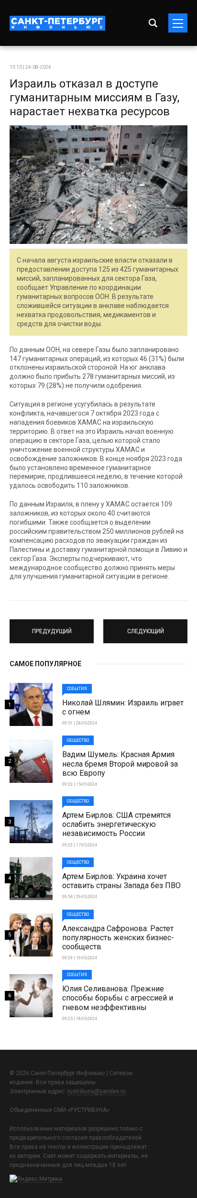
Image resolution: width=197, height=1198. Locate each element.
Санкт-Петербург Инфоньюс (57, 23)
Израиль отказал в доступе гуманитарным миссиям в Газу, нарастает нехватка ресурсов (94, 97)
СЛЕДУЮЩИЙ (145, 627)
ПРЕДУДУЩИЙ (51, 627)
